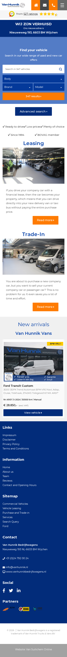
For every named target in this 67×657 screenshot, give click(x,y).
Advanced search (33, 111)
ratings (31, 13)
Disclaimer (9, 439)
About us (8, 471)
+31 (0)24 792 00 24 (17, 558)
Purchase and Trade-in (16, 512)
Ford (5, 526)
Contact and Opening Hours (19, 485)
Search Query (11, 521)
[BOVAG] (26, 610)
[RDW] (11, 610)
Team (6, 476)
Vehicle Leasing (12, 508)
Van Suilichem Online (39, 649)
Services (8, 517)
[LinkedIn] (18, 590)
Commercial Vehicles (15, 503)
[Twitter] (11, 590)
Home (6, 467)
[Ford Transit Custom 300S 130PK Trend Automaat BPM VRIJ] (33, 378)
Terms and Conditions (16, 448)
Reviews (7, 480)
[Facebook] (4, 590)
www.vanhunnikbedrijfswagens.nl (25, 571)
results (33, 96)
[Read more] (33, 184)
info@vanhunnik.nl (16, 567)
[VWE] (39, 610)
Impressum (9, 435)
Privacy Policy (11, 444)
